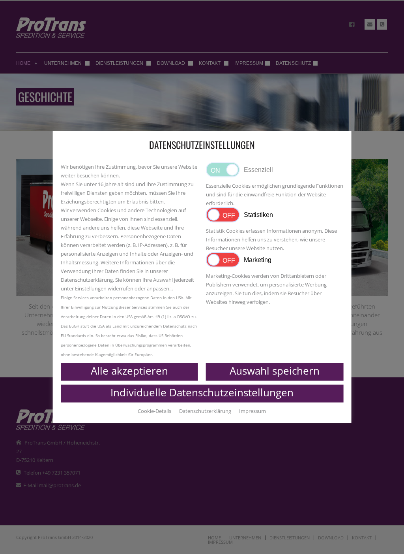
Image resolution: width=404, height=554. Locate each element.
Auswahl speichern (275, 371)
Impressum (252, 411)
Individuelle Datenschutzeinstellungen (202, 392)
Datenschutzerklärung (87, 279)
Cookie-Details (154, 411)
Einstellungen (91, 288)
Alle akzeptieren (129, 371)
